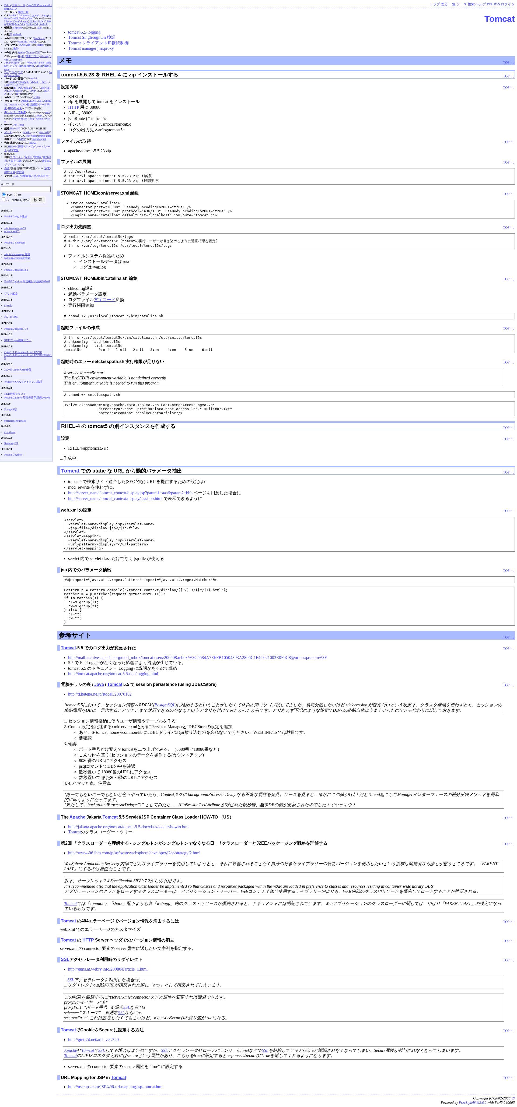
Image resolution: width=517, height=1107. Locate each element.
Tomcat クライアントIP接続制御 (98, 43)
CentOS (14, 18)
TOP (506, 63)
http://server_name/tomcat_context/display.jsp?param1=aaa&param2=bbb (130, 493)
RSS (497, 4)
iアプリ (13, 65)
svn (32, 78)
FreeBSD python (13, 454)
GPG (23, 104)
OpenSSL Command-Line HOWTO (23, 352)
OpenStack (16, 34)
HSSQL (44, 81)
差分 (444, 4)
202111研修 (11, 316)
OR (20, 195)
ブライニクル (12, 164)
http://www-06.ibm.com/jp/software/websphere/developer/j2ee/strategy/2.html (134, 853)
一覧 (452, 4)
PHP (20, 72)
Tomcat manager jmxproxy (91, 48)
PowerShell (14, 75)
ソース (461, 4)
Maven (22, 65)
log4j (40, 65)
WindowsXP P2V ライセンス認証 (23, 381)
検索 (471, 4)
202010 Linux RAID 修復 (18, 369)
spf (28, 135)
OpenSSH (14, 104)
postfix (27, 132)
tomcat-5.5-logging (84, 32)
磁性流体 (9, 172)
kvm (39, 27)
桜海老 (38, 157)
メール (8, 132)
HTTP (73, 107)
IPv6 (20, 87)
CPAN (13, 72)
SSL (65, 959)
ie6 (20, 44)
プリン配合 (11, 293)
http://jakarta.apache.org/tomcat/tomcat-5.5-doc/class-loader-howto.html (129, 826)
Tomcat (499, 19)
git (36, 78)
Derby (7, 84)
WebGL (33, 41)
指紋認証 (32, 104)
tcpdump (40, 118)
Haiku (29, 24)
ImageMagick (39, 139)
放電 (47, 168)
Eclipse (15, 62)
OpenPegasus (20, 118)
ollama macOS (12, 231)
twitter (36, 97)
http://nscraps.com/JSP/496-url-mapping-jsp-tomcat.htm (115, 1086)
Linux (43, 15)
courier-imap (44, 135)
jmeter (41, 62)
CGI (37, 52)
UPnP (32, 90)
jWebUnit (31, 62)
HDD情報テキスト (15, 393)
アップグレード (34, 146)
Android (43, 24)
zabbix (38, 115)
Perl (6, 72)
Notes (34, 135)
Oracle (11, 81)
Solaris (34, 21)
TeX (34, 175)
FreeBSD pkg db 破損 (15, 216)
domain (28, 87)
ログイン (508, 4)
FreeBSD (13, 15)
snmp (31, 118)
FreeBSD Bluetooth (14, 242)
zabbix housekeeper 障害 (17, 254)
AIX (41, 21)
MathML (22, 41)
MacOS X (20, 24)
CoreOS (17, 21)
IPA (12, 128)
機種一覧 (23, 11)
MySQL (34, 81)
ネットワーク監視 (15, 112)
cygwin (35, 15)
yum (25, 21)
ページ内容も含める (18, 200)
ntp (43, 87)
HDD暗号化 (15, 108)
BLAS (32, 142)
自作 (7, 168)
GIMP (22, 139)
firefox (40, 44)
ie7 (24, 44)
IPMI (15, 124)
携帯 (16, 48)
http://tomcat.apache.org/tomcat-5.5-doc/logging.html (113, 673)
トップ (434, 4)
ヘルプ (481, 4)
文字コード (105, 299)
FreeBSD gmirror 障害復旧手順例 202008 (27, 397)
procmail (44, 132)
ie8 (28, 44)
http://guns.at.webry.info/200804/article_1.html (108, 969)
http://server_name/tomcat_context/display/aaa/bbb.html (115, 498)
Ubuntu (8, 21)
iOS (36, 24)
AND (9, 195)
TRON (10, 24)
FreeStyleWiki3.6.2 (473, 1103)
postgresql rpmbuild (15, 420)
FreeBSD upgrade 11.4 (16, 328)
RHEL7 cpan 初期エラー (18, 340)
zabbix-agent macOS (15, 228)
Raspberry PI (11, 443)
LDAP (10, 90)
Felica (7, 5)
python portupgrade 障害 (17, 257)
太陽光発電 (15, 160)
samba (18, 90)
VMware (17, 27)
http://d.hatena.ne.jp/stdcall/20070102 (100, 694)
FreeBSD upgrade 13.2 (16, 269)
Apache (77, 817)
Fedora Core (26, 18)
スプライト (16, 157)
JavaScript (39, 38)
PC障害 (19, 146)
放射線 (46, 160)
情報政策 (25, 175)
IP (15, 87)
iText (46, 65)
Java (99, 684)
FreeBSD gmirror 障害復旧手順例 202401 (27, 281)
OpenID (25, 100)
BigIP (21, 56)
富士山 (29, 157)
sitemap (44, 56)
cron (21, 124)
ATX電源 (13, 150)
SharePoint (16, 59)
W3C (17, 128)
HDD (11, 146)
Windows (24, 15)
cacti (47, 112)
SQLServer (18, 84)
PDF (490, 4)
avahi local (9, 432)
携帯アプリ (32, 56)
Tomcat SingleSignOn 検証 (92, 37)
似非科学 (43, 175)
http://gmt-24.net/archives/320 (93, 1039)
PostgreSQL (165, 705)
